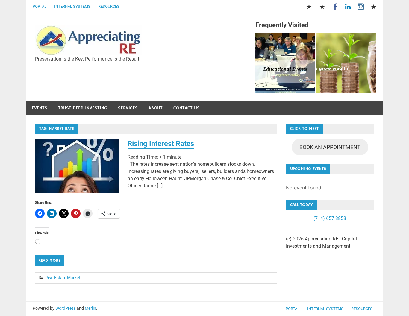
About (156, 108)
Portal (39, 6)
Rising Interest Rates (161, 143)
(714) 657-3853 (329, 218)
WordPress (65, 308)
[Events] (285, 64)
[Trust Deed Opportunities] (346, 64)
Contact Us (186, 108)
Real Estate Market (62, 277)
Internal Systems (72, 6)
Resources (108, 6)
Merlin (90, 308)
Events (39, 108)
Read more (49, 260)
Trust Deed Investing (82, 108)
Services (128, 108)
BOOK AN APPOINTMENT (329, 147)
